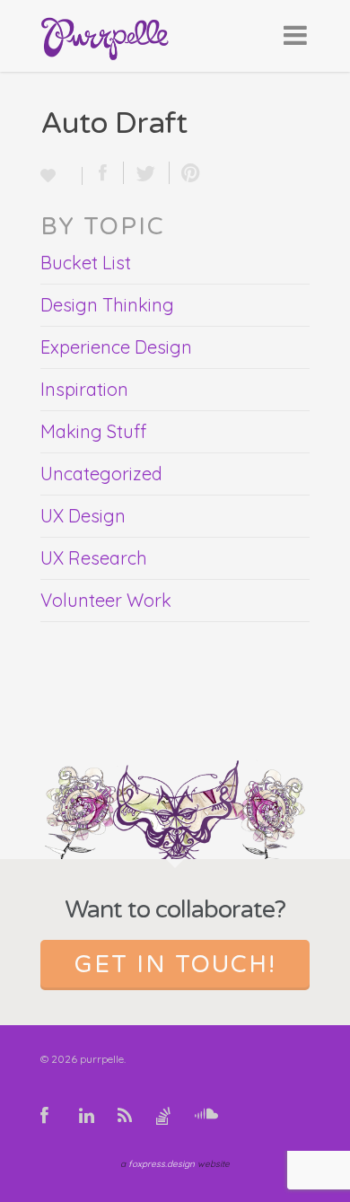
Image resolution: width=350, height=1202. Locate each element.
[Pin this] (187, 173)
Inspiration (84, 389)
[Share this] (103, 173)
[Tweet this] (147, 173)
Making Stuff (93, 431)
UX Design (83, 515)
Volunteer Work (105, 600)
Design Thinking (107, 305)
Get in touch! (175, 964)
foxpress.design (161, 1164)
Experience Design (116, 347)
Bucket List (85, 262)
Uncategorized (101, 473)
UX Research (93, 558)
